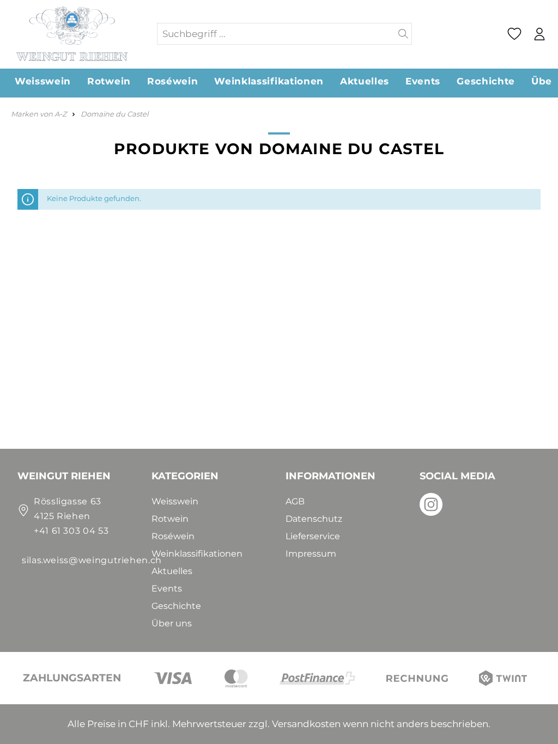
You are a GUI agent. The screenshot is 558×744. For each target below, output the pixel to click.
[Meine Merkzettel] (514, 33)
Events (166, 588)
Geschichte (176, 606)
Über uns (171, 623)
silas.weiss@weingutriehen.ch (92, 560)
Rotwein (170, 519)
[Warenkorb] (554, 34)
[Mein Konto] (539, 34)
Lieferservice (313, 536)
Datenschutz (314, 519)
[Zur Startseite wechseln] (78, 34)
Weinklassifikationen (196, 553)
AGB (295, 501)
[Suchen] (403, 34)
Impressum (311, 553)
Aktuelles (171, 571)
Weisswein (174, 501)
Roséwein (173, 536)
